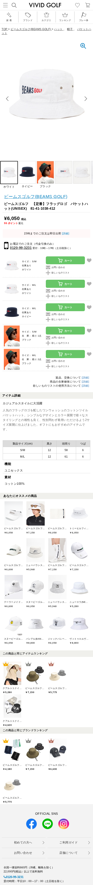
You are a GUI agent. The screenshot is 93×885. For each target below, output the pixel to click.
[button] (85, 99)
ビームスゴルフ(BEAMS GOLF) (35, 196)
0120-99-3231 (21, 248)
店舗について (68, 852)
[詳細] (65, 233)
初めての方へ (23, 842)
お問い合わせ (23, 852)
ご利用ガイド (68, 842)
